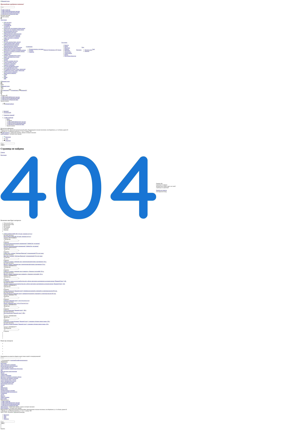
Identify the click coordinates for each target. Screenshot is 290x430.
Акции (2, 394)
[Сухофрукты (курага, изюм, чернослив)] (15, 69)
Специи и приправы (6, 375)
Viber (6, 138)
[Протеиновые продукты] (15, 31)
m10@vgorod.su (5, 134)
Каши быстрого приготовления (9, 371)
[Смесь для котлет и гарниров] (15, 36)
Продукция (3, 363)
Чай (2, 370)
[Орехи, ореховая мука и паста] (15, 55)
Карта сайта (4, 398)
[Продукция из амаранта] (15, 72)
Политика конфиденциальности (9, 391)
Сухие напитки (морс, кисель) (8, 379)
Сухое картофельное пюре (7, 382)
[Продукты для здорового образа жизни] (15, 28)
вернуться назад (162, 191)
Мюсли (2, 372)
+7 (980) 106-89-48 (5, 10)
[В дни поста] (15, 22)
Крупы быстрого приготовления (9, 366)
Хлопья (2, 385)
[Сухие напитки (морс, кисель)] (15, 42)
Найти (2, 144)
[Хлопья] (15, 58)
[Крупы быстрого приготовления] (15, 47)
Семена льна (4, 374)
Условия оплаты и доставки (8, 390)
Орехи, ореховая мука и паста (8, 381)
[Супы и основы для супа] (15, 61)
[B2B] (15, 77)
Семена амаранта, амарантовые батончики (12, 368)
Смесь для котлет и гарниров (8, 364)
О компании (4, 393)
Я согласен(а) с (14, 360)
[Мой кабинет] (1, 18)
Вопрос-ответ (4, 389)
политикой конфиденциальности (18, 360)
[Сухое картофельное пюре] (15, 66)
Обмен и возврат (5, 397)
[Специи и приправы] (15, 63)
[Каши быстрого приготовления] (15, 34)
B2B (2, 386)
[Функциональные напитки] (15, 44)
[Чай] (15, 74)
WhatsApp (8, 140)
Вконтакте (8, 137)
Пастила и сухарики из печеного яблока (11, 377)
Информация (4, 387)
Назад (8, 119)
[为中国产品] (15, 25)
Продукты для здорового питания (9, 378)
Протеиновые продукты (7, 383)
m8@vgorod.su (6, 132)
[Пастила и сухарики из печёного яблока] (15, 50)
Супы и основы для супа (7, 367)
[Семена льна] (15, 53)
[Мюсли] (15, 39)
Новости (3, 396)
